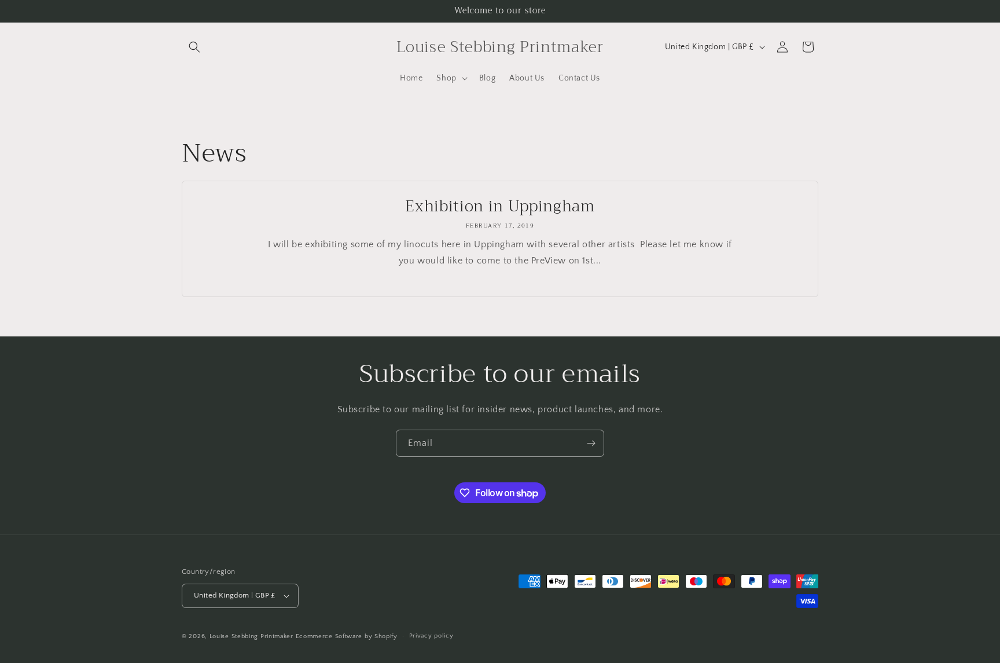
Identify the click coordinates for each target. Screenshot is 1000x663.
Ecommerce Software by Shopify (347, 636)
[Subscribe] (591, 443)
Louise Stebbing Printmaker (251, 636)
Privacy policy (431, 635)
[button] (194, 47)
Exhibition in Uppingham (499, 207)
